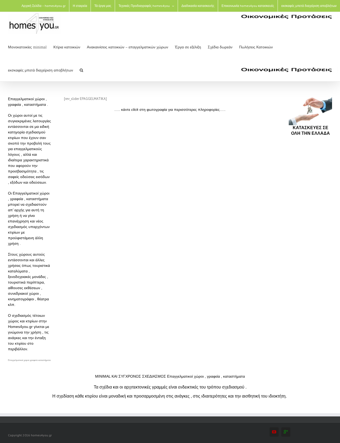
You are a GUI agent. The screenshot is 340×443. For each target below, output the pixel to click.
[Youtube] (274, 431)
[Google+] (285, 431)
